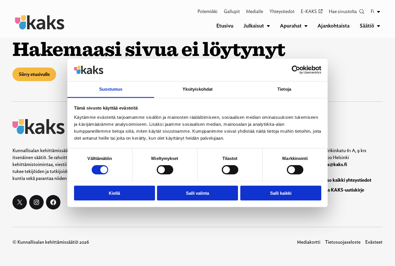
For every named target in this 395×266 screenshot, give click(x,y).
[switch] (165, 169)
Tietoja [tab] (284, 89)
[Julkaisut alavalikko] (268, 26)
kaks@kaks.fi (333, 164)
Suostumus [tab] (111, 89)
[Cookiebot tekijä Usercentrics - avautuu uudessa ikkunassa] (296, 69)
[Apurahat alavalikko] (305, 26)
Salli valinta (197, 192)
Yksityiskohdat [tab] (197, 89)
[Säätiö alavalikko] (378, 26)
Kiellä (114, 192)
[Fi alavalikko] (378, 11)
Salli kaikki (280, 192)
